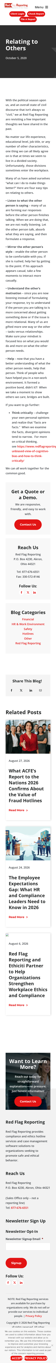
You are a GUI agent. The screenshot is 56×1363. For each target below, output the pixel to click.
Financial (28, 619)
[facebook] (21, 592)
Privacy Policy (33, 1316)
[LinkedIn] (31, 690)
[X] (21, 690)
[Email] (40, 690)
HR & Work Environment (28, 624)
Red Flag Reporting (28, 643)
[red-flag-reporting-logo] (16, 4)
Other (28, 638)
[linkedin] (34, 592)
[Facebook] (11, 690)
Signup (16, 1263)
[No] (52, 1345)
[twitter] (28, 592)
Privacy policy (35, 1358)
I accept (16, 1358)
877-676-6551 (20, 1208)
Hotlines (28, 634)
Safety (28, 629)
